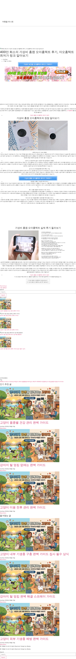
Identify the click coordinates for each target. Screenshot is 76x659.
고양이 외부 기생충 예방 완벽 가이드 (24, 639)
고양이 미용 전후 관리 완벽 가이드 (9, 329)
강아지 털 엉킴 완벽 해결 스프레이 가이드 (27, 596)
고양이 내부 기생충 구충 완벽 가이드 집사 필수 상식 (34, 554)
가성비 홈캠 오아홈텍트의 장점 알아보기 (38, 280)
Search (2, 289)
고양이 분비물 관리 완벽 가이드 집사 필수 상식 (12, 349)
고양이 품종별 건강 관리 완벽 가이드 (10, 311)
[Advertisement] (38, 10)
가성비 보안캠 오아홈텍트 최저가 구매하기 (38, 64)
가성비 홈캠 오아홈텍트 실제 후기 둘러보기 (38, 282)
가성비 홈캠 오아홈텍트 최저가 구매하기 (38, 178)
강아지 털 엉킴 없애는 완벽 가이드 (9, 315)
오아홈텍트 (70, 110)
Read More (3, 428)
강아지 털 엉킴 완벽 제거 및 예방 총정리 (11, 334)
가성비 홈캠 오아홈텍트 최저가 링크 (39, 115)
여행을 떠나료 (7, 22)
